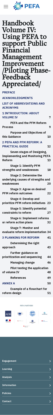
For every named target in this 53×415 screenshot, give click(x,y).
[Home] (26, 5)
